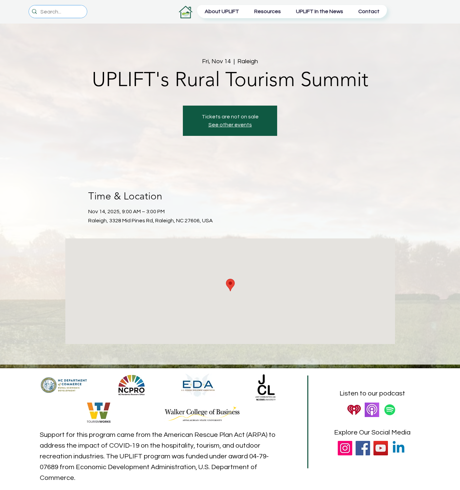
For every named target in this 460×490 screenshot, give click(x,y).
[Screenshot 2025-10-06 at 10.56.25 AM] (354, 410)
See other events (230, 124)
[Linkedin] (398, 448)
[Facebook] (363, 448)
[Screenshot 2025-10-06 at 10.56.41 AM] (372, 410)
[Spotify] (390, 410)
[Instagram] (345, 448)
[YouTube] (380, 448)
